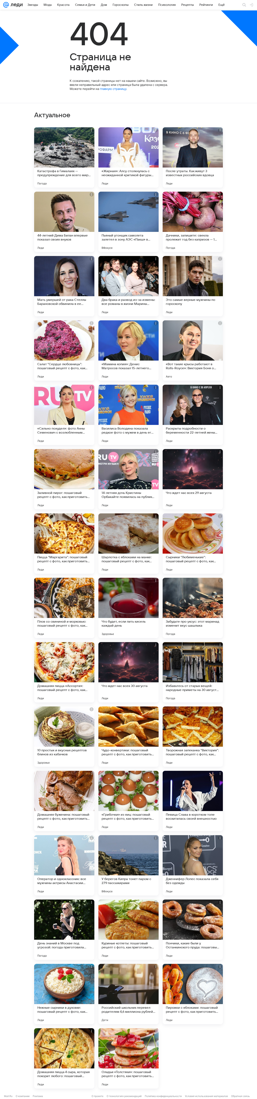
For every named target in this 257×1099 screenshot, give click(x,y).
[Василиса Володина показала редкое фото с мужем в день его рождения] (128, 415)
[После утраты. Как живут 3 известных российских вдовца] (193, 157)
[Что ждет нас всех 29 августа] (193, 479)
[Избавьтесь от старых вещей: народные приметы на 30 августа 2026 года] (193, 672)
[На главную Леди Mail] (16, 5)
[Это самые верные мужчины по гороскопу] (193, 286)
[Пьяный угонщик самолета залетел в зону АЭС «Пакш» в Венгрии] (128, 222)
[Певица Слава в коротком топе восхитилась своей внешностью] (193, 801)
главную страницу (113, 89)
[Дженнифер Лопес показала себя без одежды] (193, 865)
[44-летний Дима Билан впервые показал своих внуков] (64, 222)
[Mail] (6, 5)
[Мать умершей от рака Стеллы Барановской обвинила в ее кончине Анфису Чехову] (64, 286)
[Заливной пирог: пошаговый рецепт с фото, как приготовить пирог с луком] (64, 479)
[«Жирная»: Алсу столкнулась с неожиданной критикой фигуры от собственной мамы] (128, 157)
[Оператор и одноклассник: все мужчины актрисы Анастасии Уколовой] (64, 865)
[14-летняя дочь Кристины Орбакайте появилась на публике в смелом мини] (128, 479)
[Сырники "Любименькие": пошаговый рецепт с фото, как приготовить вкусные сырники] (193, 543)
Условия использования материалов (206, 1096)
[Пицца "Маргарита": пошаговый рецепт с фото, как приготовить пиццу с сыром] (64, 543)
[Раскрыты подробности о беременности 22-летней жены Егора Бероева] (193, 415)
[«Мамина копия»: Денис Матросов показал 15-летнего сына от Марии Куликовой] (128, 350)
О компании (23, 1096)
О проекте (97, 1096)
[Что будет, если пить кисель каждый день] (128, 608)
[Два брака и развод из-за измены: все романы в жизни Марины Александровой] (128, 286)
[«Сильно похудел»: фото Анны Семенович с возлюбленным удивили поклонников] (64, 415)
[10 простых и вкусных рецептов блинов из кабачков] (64, 736)
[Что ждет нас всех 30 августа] (128, 672)
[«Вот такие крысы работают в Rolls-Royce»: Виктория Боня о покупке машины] (193, 350)
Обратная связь (240, 1096)
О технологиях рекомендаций (124, 1096)
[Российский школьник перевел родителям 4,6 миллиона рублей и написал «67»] (128, 994)
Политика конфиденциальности (163, 1096)
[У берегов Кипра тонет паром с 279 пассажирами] (128, 865)
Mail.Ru (8, 1096)
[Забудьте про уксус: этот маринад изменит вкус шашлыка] (193, 608)
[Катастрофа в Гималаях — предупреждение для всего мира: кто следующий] (64, 157)
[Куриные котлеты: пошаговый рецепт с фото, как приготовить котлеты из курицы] (128, 930)
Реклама (38, 1096)
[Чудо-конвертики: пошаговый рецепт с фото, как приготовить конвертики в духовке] (128, 736)
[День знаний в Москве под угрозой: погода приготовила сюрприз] (64, 930)
